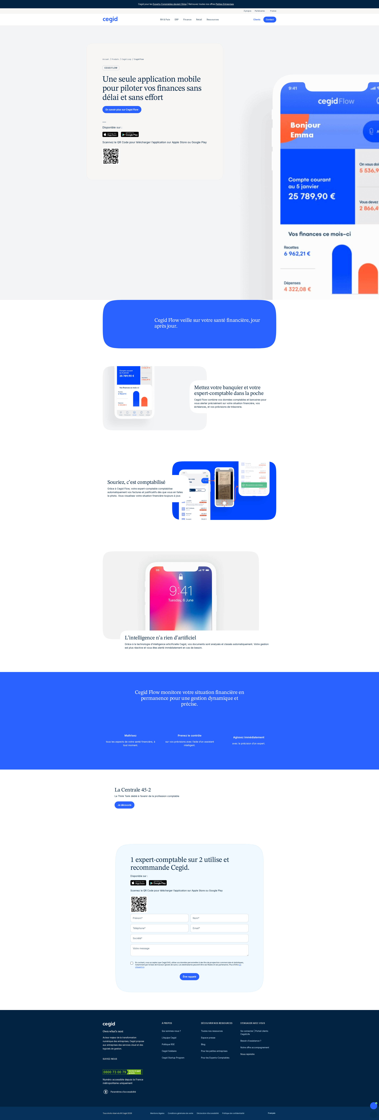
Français (271, 1113)
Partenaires (260, 11)
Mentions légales (157, 1113)
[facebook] (132, 1064)
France (273, 11)
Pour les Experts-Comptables (215, 1057)
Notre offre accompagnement (254, 1047)
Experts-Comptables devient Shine (170, 4)
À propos (247, 11)
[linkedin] (104, 1064)
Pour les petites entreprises (214, 1051)
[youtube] (111, 1064)
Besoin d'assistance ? (250, 1041)
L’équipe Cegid (169, 1037)
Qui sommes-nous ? (171, 1031)
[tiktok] (125, 1064)
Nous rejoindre (247, 1054)
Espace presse (208, 1037)
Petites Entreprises (225, 4)
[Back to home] (131, 20)
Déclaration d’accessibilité (208, 1113)
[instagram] (118, 1064)
